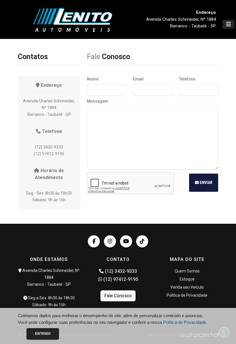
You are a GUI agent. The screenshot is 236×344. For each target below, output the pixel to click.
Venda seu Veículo (187, 287)
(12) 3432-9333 (120, 271)
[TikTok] (142, 241)
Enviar (205, 182)
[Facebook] (94, 241)
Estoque (187, 279)
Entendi (42, 334)
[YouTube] (126, 241)
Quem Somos (187, 271)
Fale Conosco (118, 295)
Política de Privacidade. (185, 322)
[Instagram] (110, 241)
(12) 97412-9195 (120, 279)
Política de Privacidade (187, 295)
